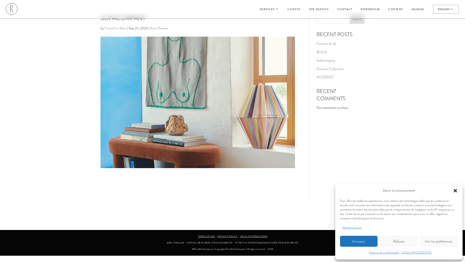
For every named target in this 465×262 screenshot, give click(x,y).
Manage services (351, 227)
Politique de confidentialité (384, 252)
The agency (319, 9)
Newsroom (370, 9)
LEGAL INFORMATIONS (253, 236)
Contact (344, 9)
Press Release (159, 28)
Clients (294, 9)
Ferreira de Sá (326, 43)
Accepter (358, 241)
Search (357, 19)
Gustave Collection (330, 69)
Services (267, 9)
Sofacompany (326, 60)
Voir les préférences (439, 241)
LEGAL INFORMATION (416, 252)
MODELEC (325, 77)
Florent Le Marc (115, 28)
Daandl (418, 9)
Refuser (399, 241)
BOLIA (322, 52)
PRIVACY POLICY (227, 236)
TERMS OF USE (206, 236)
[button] (455, 190)
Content (395, 9)
